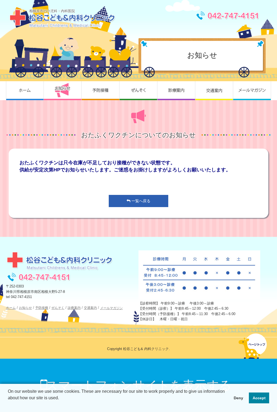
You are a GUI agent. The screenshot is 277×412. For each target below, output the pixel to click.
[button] (8, 405)
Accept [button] (259, 398)
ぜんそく (138, 90)
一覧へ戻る (140, 201)
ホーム (25, 90)
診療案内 (176, 90)
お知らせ (63, 90)
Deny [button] (238, 398)
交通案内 (214, 90)
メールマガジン (252, 90)
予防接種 (101, 90)
